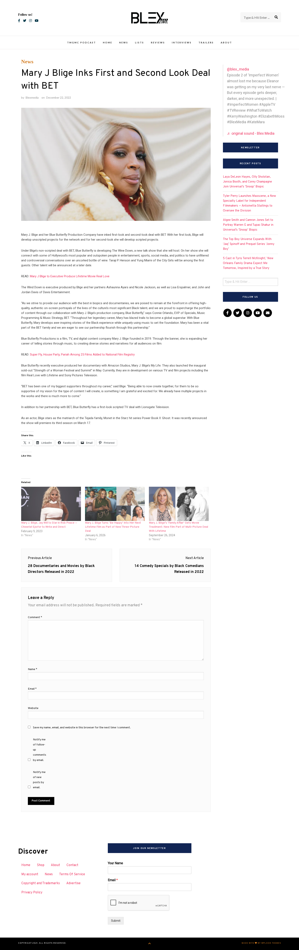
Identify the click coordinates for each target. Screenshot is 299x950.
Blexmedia (32, 97)
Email (32, 689)
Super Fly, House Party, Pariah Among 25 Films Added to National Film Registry (82, 354)
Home (107, 42)
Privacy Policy (31, 893)
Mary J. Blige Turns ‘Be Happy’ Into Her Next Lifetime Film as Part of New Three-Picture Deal (113, 527)
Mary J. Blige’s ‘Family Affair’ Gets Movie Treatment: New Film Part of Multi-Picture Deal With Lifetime (178, 527)
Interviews (182, 42)
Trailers (206, 42)
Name (32, 669)
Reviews (158, 42)
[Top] (149, 944)
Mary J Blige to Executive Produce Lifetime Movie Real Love (69, 276)
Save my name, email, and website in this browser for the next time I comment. (82, 727)
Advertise (73, 883)
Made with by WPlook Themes (261, 943)
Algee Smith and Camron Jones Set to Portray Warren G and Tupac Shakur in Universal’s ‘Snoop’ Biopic (248, 225)
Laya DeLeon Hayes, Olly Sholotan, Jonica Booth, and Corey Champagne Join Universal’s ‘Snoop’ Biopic (247, 182)
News (123, 42)
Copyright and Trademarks (40, 883)
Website (33, 708)
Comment (35, 617)
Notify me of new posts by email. (39, 780)
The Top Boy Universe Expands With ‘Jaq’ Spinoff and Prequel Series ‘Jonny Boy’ (248, 244)
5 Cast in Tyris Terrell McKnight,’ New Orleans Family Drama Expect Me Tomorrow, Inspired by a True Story (248, 263)
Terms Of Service (72, 874)
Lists (139, 42)
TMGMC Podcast (81, 42)
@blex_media (238, 69)
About (226, 42)
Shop (40, 865)
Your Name (115, 863)
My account (29, 874)
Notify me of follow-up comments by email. (39, 750)
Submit (115, 920)
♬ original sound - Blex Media (250, 133)
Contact (72, 865)
